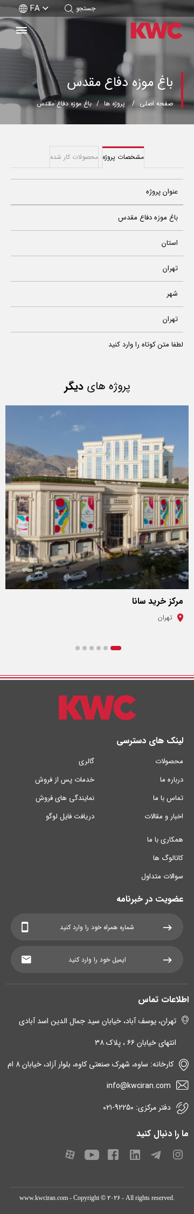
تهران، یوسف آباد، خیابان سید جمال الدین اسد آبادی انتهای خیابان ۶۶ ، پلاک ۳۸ (97, 1032)
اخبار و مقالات (163, 816)
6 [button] (77, 648)
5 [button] (84, 648)
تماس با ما (168, 798)
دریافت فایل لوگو (70, 816)
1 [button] (115, 648)
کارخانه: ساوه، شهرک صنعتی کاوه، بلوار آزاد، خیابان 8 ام (91, 1064)
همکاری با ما (165, 839)
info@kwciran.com (139, 1086)
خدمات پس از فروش (64, 779)
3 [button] (98, 648)
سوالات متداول (162, 876)
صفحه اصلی (156, 103)
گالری (86, 761)
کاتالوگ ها (168, 858)
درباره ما (171, 779)
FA (35, 8)
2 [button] (105, 648)
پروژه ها (114, 103)
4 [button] (91, 648)
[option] (97, 518)
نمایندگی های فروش (65, 798)
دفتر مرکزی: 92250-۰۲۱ (137, 1107)
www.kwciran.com (43, 1198)
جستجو (85, 8)
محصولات (169, 761)
